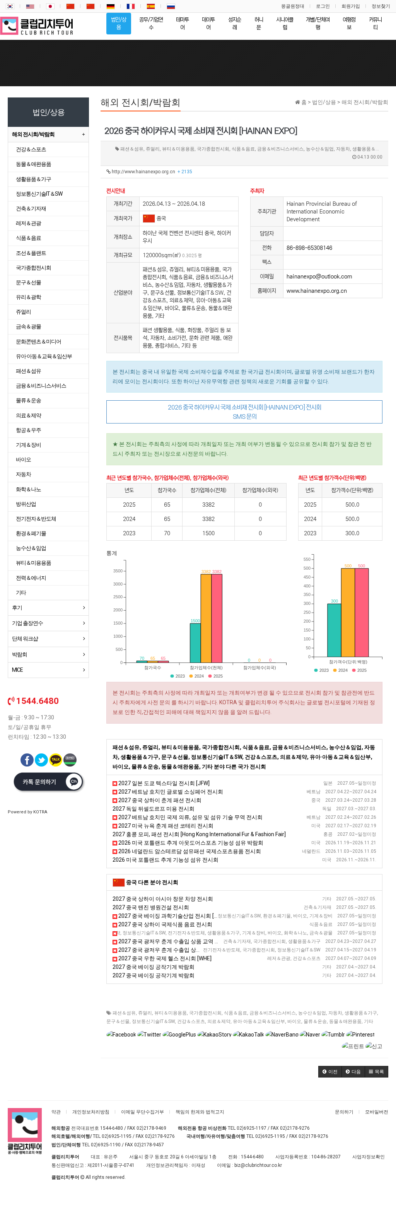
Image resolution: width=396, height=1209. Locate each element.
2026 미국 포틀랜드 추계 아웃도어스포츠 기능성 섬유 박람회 (190, 843)
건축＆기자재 (31, 208)
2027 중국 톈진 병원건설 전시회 (151, 907)
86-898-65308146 (309, 248)
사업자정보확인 (368, 1156)
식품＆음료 (235, 1013)
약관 (56, 1112)
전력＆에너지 (31, 578)
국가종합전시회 (205, 1013)
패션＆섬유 (124, 1013)
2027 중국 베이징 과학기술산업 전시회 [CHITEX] (175, 916)
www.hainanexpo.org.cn (317, 291)
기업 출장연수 (27, 623)
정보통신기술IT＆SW (153, 1021)
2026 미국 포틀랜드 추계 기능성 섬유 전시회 (165, 860)
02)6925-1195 (116, 1136)
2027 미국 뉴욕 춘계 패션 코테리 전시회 (165, 826)
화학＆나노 (28, 489)
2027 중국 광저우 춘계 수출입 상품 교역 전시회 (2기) (180, 941)
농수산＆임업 (312, 1013)
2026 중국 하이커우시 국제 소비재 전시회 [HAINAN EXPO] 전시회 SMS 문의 (244, 412)
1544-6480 (111, 1128)
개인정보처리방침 (90, 1112)
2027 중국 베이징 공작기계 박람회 (154, 967)
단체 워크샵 (25, 638)
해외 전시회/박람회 (33, 134)
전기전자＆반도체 (36, 519)
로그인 (323, 6)
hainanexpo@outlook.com (319, 276)
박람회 (19, 654)
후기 (17, 607)
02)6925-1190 (106, 1145)
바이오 (294, 1021)
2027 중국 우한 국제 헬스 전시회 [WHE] (164, 958)
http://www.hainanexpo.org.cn (151, 171)
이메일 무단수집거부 (142, 1112)
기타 (368, 1021)
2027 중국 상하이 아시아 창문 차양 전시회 (163, 899)
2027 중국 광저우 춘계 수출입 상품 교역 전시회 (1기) (180, 950)
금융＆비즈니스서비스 (272, 1013)
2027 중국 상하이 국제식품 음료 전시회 (164, 924)
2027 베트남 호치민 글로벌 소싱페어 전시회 (170, 792)
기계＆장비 (28, 445)
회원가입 (350, 6)
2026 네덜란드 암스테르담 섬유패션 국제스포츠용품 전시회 (189, 851)
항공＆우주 (28, 430)
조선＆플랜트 (31, 253)
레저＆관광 (28, 223)
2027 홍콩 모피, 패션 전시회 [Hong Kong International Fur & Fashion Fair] (199, 834)
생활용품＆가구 (361, 1013)
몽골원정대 (292, 6)
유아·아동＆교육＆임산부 (259, 1021)
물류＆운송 (315, 1021)
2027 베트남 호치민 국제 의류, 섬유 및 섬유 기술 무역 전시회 (190, 817)
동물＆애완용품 (345, 1021)
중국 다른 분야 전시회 (152, 882)
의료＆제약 (218, 1021)
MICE (17, 670)
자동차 (335, 1013)
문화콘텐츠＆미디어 (38, 341)
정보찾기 (381, 6)
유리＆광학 (28, 297)
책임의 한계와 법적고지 (200, 1112)
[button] (330, 1072)
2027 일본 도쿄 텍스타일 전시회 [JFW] (163, 783)
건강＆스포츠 (191, 1021)
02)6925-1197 (251, 1128)
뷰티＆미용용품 (170, 1013)
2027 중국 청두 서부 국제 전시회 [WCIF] (162, 933)
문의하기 (344, 1112)
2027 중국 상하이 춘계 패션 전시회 (159, 800)
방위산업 (26, 504)
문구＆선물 (118, 1021)
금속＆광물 (28, 326)
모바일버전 (376, 1112)
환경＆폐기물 (31, 533)
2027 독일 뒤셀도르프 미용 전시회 (154, 809)
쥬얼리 (145, 1013)
